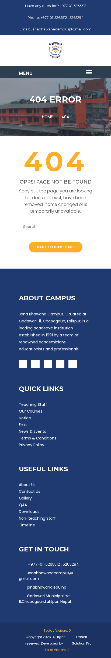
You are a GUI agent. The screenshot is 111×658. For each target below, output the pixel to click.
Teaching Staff (33, 404)
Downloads (29, 511)
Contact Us (29, 491)
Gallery (25, 498)
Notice (25, 418)
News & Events (32, 431)
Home (47, 116)
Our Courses (30, 411)
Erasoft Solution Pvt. (82, 640)
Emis (23, 424)
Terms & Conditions (37, 438)
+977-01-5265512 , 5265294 (53, 564)
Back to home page (55, 247)
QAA (23, 505)
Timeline (27, 525)
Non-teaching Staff (37, 518)
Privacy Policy (31, 445)
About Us (27, 484)
